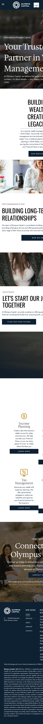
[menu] (3, 4)
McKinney (23, 584)
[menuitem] (33, 614)
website (13, 697)
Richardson (13, 584)
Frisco (36, 584)
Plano (30, 584)
